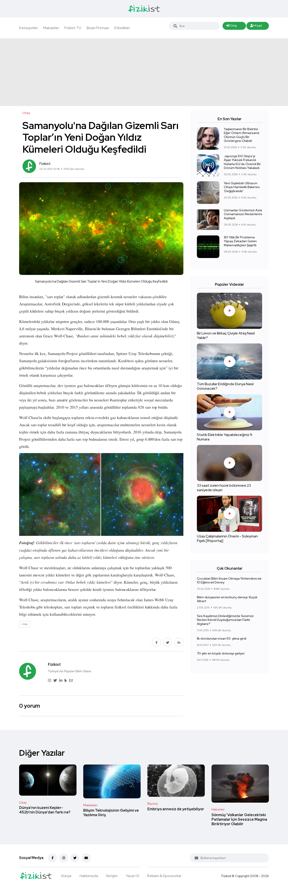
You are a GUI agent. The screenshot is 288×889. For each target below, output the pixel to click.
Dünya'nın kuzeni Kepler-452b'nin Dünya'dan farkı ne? (44, 810)
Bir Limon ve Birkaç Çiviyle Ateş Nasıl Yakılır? (226, 335)
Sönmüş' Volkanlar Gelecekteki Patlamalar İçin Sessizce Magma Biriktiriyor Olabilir (239, 819)
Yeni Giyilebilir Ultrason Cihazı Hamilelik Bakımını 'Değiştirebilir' (242, 187)
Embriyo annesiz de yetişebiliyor (175, 809)
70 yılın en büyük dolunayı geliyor (221, 653)
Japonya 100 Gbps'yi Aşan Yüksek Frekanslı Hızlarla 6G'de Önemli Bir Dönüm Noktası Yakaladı (242, 162)
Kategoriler (28, 27)
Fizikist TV (72, 27)
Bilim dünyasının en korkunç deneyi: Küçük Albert (227, 599)
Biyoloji (152, 803)
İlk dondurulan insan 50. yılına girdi (221, 638)
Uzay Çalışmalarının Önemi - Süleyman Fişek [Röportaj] (227, 538)
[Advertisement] (144, 72)
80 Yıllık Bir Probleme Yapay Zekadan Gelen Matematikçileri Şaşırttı (240, 241)
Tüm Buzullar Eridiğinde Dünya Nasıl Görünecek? (225, 386)
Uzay (23, 802)
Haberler (218, 809)
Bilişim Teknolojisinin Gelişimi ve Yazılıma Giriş (111, 813)
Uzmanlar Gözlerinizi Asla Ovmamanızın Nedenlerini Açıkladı (243, 214)
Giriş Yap (231, 26)
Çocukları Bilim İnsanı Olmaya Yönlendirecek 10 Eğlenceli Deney (229, 580)
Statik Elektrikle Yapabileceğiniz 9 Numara (224, 437)
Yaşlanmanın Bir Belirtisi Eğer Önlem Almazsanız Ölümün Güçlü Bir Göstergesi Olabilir (241, 135)
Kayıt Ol (256, 26)
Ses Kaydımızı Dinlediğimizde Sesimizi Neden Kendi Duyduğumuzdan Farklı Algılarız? (225, 620)
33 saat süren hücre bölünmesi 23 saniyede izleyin (224, 487)
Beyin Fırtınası (98, 27)
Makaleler (51, 27)
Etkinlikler (122, 27)
